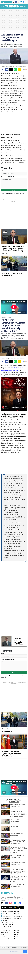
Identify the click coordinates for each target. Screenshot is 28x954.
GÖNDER (14, 190)
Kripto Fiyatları (18, 916)
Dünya (9, 32)
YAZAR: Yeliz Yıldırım (20, 358)
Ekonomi (17, 912)
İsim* (2, 171)
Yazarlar (5, 920)
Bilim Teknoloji (5, 930)
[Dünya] (14, 264)
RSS (4, 947)
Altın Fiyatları (18, 918)
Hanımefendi (5, 939)
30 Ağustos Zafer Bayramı (9, 370)
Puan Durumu (7, 918)
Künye (16, 937)
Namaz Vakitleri (7, 916)
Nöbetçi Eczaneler (8, 912)
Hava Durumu (7, 914)
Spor (2, 934)
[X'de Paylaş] (11, 69)
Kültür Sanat (4, 932)
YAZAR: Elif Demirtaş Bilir (21, 66)
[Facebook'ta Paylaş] (6, 69)
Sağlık (16, 934)
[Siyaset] (14, 237)
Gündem (16, 930)
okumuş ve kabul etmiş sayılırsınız (12, 194)
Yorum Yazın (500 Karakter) (8, 176)
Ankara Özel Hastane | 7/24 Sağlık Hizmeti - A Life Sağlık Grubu (7, 925)
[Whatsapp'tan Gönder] (15, 69)
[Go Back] (25, 951)
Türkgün (3, 32)
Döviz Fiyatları (18, 914)
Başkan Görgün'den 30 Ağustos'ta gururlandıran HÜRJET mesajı (11, 754)
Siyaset (9, 317)
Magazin (16, 932)
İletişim (16, 939)
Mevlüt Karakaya (19, 368)
